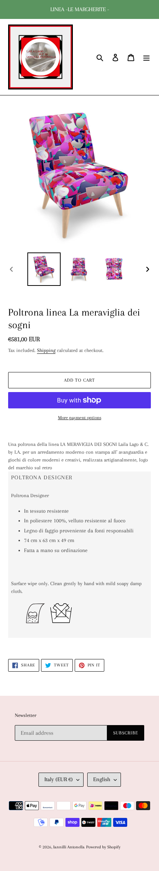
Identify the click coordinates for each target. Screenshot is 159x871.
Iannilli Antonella (69, 847)
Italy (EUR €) (58, 779)
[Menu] (146, 57)
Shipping (46, 350)
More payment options (79, 417)
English (101, 779)
